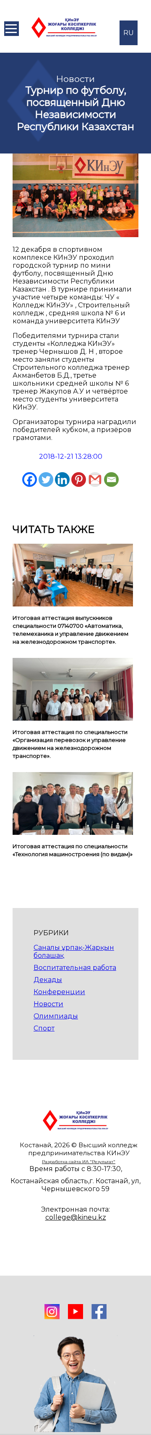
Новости (48, 1004)
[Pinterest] (78, 479)
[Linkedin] (62, 479)
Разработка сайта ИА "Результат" (78, 1161)
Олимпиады (56, 1016)
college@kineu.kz (75, 1217)
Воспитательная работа (75, 968)
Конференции (59, 992)
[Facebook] (29, 479)
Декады (48, 980)
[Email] (111, 479)
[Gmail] (95, 479)
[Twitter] (46, 479)
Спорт (44, 1028)
